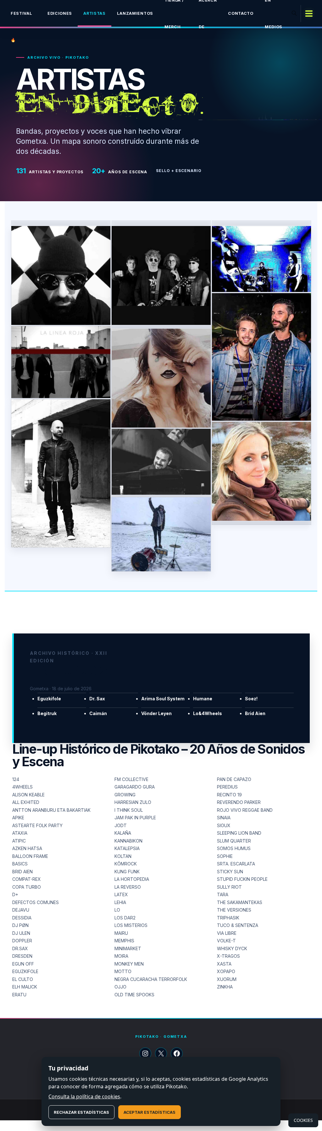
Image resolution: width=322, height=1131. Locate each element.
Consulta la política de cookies (84, 1096)
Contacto (240, 13)
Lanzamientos (135, 13)
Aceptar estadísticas (149, 1112)
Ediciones (59, 13)
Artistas (94, 13)
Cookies (303, 1120)
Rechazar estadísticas (81, 1112)
